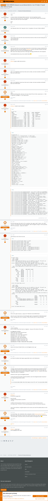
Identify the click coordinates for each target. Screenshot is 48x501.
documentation (44, 100)
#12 (46, 312)
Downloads (27, 471)
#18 (46, 412)
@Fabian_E (13, 106)
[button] (2, 1)
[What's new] (46, 1)
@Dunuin (12, 61)
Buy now (35, 100)
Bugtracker (29, 49)
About (26, 476)
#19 (46, 427)
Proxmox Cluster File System (40, 414)
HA (38, 371)
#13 (46, 326)
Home (26, 464)
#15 (46, 356)
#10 (46, 221)
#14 (46, 345)
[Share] (45, 13)
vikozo (3, 8)
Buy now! (4, 489)
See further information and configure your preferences (13, 498)
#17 (46, 393)
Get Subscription (28, 466)
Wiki (25, 469)
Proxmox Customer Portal (30, 474)
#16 (46, 367)
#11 (46, 234)
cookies (11, 495)
